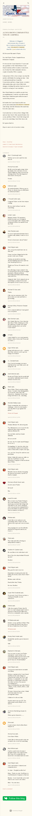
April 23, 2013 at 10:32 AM (14, 356)
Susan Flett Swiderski (14, 592)
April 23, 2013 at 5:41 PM (14, 512)
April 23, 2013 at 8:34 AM (14, 210)
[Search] (28, 2)
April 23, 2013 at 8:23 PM (14, 588)
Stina (9, 722)
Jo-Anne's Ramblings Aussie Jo (17, 711)
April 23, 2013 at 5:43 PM (14, 533)
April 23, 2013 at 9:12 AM (14, 242)
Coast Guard (12, 144)
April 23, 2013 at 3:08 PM (14, 464)
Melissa (10, 517)
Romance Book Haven (15, 482)
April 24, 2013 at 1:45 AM (14, 743)
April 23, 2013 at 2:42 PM (14, 417)
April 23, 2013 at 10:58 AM (14, 382)
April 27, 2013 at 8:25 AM (14, 785)
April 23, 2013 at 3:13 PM (14, 477)
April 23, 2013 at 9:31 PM (14, 631)
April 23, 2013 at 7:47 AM (14, 181)
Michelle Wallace (13, 403)
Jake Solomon (18, 144)
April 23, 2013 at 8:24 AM (14, 194)
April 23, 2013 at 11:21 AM (14, 398)
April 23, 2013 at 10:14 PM (14, 706)
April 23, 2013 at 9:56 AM (14, 284)
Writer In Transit (13, 413)
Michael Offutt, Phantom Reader (17, 306)
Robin (9, 387)
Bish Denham (12, 319)
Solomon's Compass (8, 146)
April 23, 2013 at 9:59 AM (14, 301)
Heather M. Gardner (14, 549)
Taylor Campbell (18, 146)
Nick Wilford (11, 748)
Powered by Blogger (17, 810)
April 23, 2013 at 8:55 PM (14, 600)
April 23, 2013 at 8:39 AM (14, 226)
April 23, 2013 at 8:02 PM (14, 562)
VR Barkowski (12, 620)
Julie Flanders (12, 231)
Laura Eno (11, 498)
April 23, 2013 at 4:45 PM (14, 493)
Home (5, 22)
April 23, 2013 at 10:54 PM (14, 717)
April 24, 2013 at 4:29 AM (14, 758)
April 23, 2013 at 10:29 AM (14, 330)
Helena (10, 605)
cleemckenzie (12, 374)
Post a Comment (8, 789)
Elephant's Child (12, 651)
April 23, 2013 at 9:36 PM (14, 646)
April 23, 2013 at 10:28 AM (14, 314)
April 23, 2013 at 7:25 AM (14, 162)
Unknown (11, 186)
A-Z (7, 144)
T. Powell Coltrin (12, 199)
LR (9, 335)
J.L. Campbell (12, 361)
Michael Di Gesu (12, 289)
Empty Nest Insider (14, 636)
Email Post (9, 142)
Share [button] (4, 142)
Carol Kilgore (11, 247)
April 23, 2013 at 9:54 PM (14, 662)
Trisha (9, 538)
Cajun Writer (11, 348)
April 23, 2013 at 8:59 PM (14, 615)
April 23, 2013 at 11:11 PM (14, 729)
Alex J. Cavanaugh (13, 155)
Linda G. (10, 215)
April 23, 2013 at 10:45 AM (14, 369)
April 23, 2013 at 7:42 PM (14, 544)
